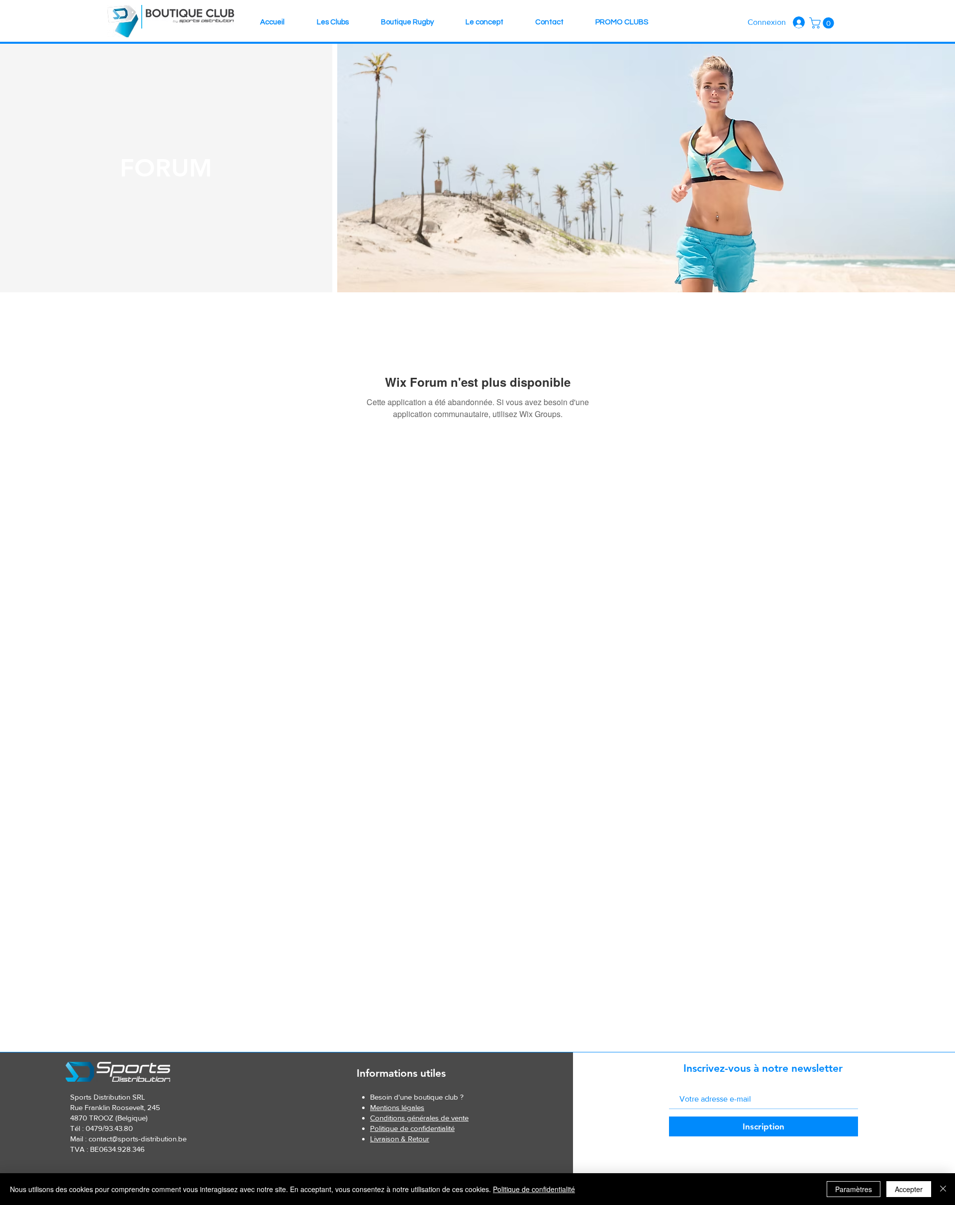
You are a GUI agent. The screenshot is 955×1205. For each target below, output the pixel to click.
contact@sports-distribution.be (138, 1138)
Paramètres (853, 1189)
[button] (823, 22)
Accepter (909, 1189)
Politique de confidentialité (534, 1189)
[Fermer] (943, 1189)
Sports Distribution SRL (107, 1097)
